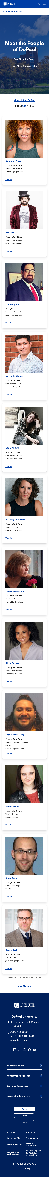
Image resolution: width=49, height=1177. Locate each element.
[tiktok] (19, 1049)
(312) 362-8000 (19, 1032)
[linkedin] (14, 1049)
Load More (23, 986)
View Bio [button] (8, 179)
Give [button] (24, 1122)
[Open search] (39, 4)
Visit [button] (24, 1116)
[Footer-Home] (24, 1005)
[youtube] (34, 1049)
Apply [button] (24, 1109)
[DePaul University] (13, 4)
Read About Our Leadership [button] (24, 66)
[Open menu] (44, 4)
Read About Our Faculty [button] (24, 59)
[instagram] (24, 1049)
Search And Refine (24, 100)
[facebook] (29, 1049)
